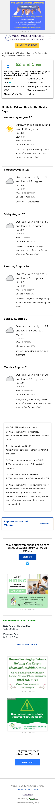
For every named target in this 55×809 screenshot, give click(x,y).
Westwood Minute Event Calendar (19, 620)
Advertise (27, 762)
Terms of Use (21, 803)
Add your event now (27, 645)
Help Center (33, 789)
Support (44, 523)
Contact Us (21, 789)
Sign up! (27, 557)
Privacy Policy (33, 803)
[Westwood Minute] (25, 37)
